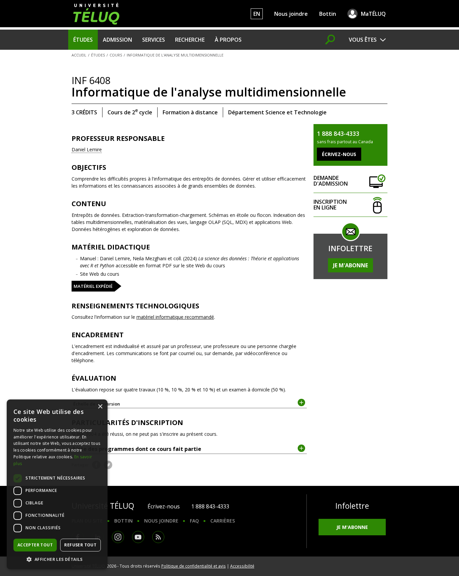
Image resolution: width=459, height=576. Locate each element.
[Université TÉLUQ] (96, 13)
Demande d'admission (331, 180)
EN (256, 13)
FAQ (194, 520)
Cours (116, 54)
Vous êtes (363, 39)
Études (83, 39)
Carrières (222, 520)
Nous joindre (291, 13)
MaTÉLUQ (373, 13)
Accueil (79, 54)
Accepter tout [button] (35, 545)
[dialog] (57, 484)
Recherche (190, 39)
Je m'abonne (350, 265)
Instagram (118, 537)
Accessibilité (242, 566)
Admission (117, 39)
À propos (228, 39)
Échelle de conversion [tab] (96, 404)
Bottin (327, 13)
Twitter (108, 465)
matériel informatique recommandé (175, 317)
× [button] (99, 406)
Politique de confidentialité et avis (193, 566)
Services (153, 39)
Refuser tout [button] (80, 545)
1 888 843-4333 (210, 506)
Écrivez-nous (164, 506)
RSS (158, 537)
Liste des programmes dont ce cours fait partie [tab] (137, 449)
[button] (57, 559)
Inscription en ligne (330, 204)
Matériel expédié (93, 286)
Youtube (138, 537)
